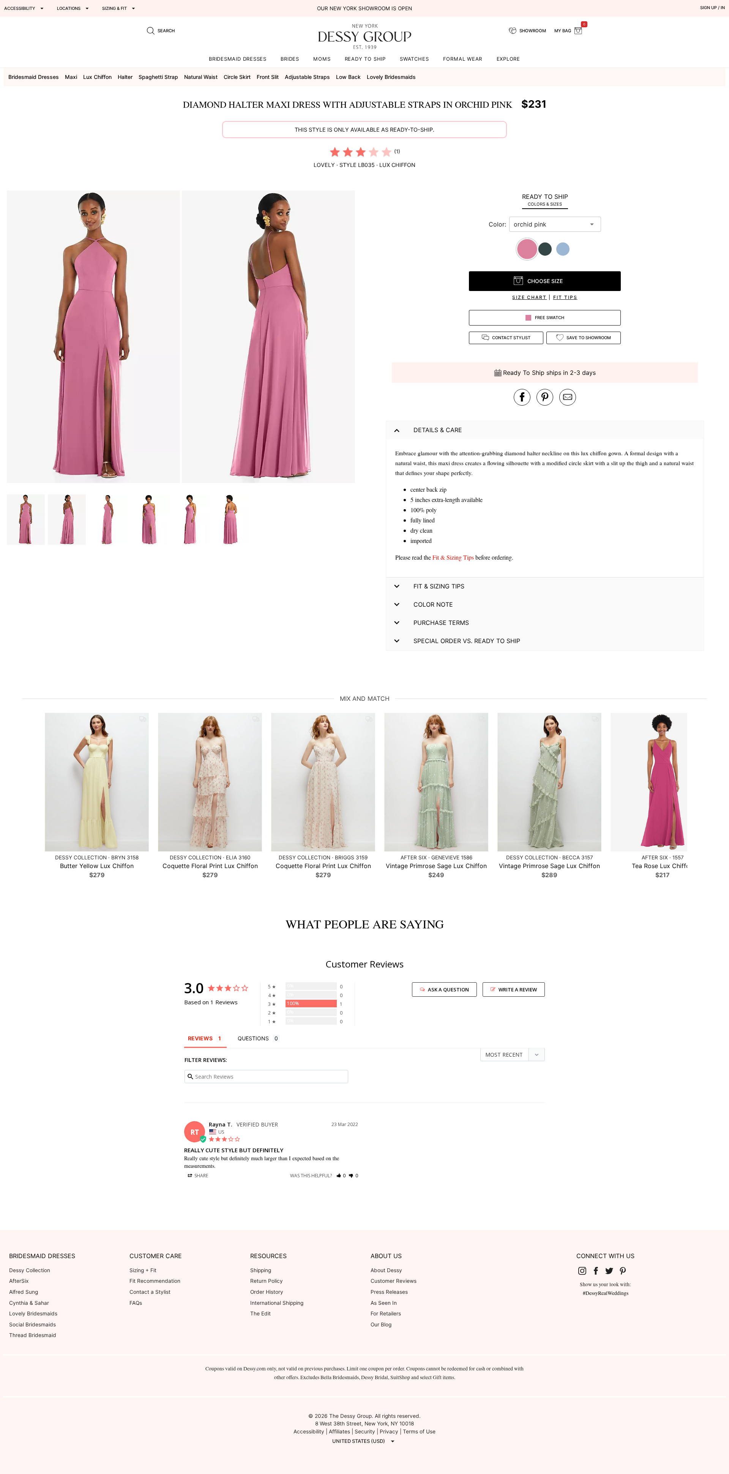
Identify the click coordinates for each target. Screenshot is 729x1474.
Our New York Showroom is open (364, 8)
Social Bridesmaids (32, 1324)
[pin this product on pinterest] (544, 397)
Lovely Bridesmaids (33, 1313)
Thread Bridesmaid (32, 1335)
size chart (529, 297)
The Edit (260, 1313)
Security (365, 1431)
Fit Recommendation (154, 1281)
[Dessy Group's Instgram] (585, 1270)
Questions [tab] (253, 1038)
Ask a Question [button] (448, 989)
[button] (94, 337)
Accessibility (308, 1431)
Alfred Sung (23, 1292)
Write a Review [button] (518, 989)
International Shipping (276, 1303)
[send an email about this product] (567, 397)
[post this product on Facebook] (522, 397)
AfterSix (18, 1281)
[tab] (545, 199)
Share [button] (200, 1175)
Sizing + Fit (142, 1270)
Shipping (260, 1270)
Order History (266, 1292)
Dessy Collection (29, 1270)
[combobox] (549, 224)
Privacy (389, 1431)
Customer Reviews (394, 1281)
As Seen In (384, 1303)
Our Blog (381, 1324)
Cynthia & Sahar (29, 1303)
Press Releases (389, 1292)
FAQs (135, 1303)
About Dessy (386, 1270)
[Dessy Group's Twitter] (612, 1270)
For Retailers (386, 1313)
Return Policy (266, 1281)
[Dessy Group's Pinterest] (626, 1270)
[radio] (335, 152)
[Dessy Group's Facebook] (599, 1270)
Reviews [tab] (200, 1038)
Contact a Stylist (149, 1292)
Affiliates (339, 1431)
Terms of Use (419, 1431)
